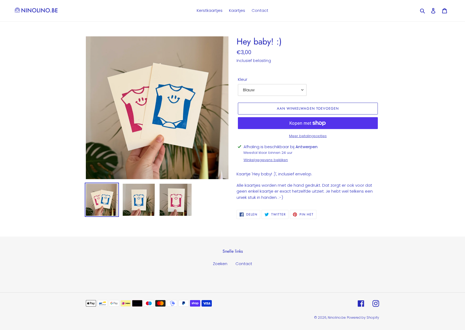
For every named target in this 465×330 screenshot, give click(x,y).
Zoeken (220, 263)
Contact (243, 263)
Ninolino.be (337, 317)
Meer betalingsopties (308, 135)
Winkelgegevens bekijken (266, 159)
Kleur (242, 79)
